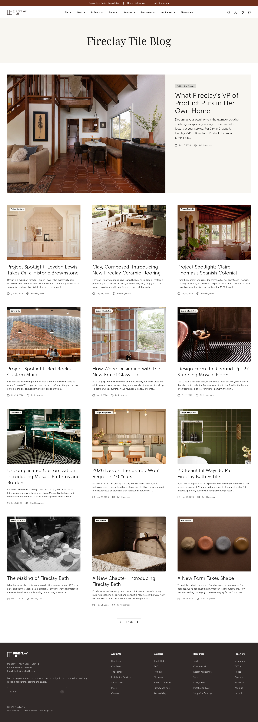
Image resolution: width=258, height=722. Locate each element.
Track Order (160, 661)
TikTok (238, 666)
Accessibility (160, 693)
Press (114, 688)
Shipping (158, 677)
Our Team (116, 666)
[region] (129, 3)
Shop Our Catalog (202, 693)
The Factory (117, 671)
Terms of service (29, 711)
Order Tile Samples (136, 3)
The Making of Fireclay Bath (38, 578)
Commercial (199, 666)
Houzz (238, 671)
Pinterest (239, 677)
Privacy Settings (162, 688)
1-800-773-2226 (23, 667)
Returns (158, 671)
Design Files (199, 682)
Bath (79, 12)
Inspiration (166, 12)
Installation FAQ (201, 688)
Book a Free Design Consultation (104, 3)
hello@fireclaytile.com (25, 671)
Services (127, 12)
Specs (196, 677)
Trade (112, 12)
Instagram (240, 661)
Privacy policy (13, 711)
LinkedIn (239, 693)
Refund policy (46, 711)
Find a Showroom (161, 3)
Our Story (116, 661)
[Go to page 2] (137, 622)
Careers (115, 693)
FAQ (156, 666)
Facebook (240, 682)
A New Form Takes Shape (206, 578)
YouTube (239, 688)
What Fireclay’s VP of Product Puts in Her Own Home (206, 103)
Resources (146, 12)
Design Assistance (202, 671)
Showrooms (187, 12)
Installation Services (121, 677)
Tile (66, 12)
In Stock (95, 12)
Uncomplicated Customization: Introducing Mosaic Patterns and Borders (43, 476)
